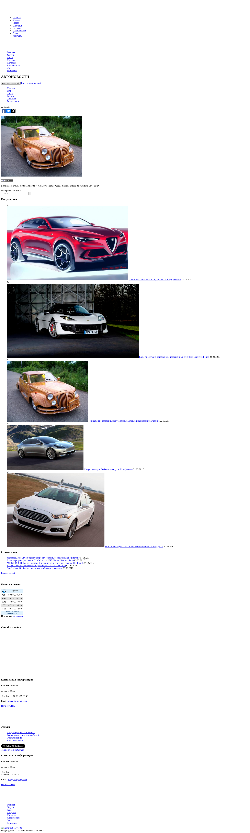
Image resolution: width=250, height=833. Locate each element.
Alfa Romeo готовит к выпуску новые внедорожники (155, 279)
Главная (17, 17)
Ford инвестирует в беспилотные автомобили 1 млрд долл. (134, 546)
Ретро (10, 91)
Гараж (16, 23)
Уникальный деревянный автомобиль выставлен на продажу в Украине (124, 421)
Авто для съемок (15, 740)
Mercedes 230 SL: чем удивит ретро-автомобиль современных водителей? (43, 557)
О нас (15, 33)
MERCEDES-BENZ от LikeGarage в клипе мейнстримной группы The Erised (45, 563)
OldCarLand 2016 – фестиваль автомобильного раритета (34, 568)
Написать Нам (8, 706)
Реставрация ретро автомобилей (23, 735)
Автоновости (19, 30)
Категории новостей (31, 83)
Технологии (13, 101)
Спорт (10, 93)
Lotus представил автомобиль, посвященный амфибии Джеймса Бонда (174, 357)
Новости (11, 88)
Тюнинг (11, 96)
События (11, 98)
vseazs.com (18, 616)
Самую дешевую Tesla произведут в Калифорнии (108, 469)
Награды (17, 28)
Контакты (17, 36)
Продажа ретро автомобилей (21, 732)
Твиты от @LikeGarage (12, 750)
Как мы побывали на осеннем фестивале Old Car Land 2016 (36, 565)
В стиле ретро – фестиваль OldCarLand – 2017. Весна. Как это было (40, 560)
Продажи (17, 25)
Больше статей (8, 573)
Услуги (16, 20)
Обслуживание (14, 737)
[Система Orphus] (7, 181)
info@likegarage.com (17, 701)
